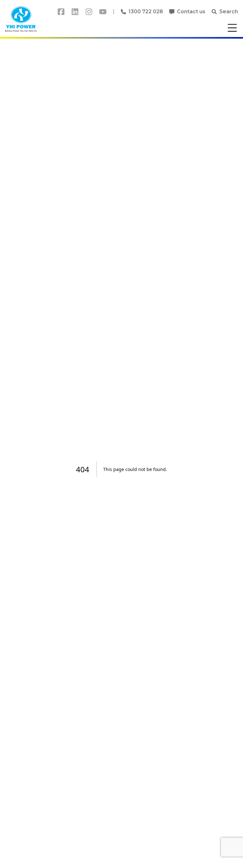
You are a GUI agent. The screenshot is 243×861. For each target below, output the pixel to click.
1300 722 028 (145, 12)
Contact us (191, 12)
